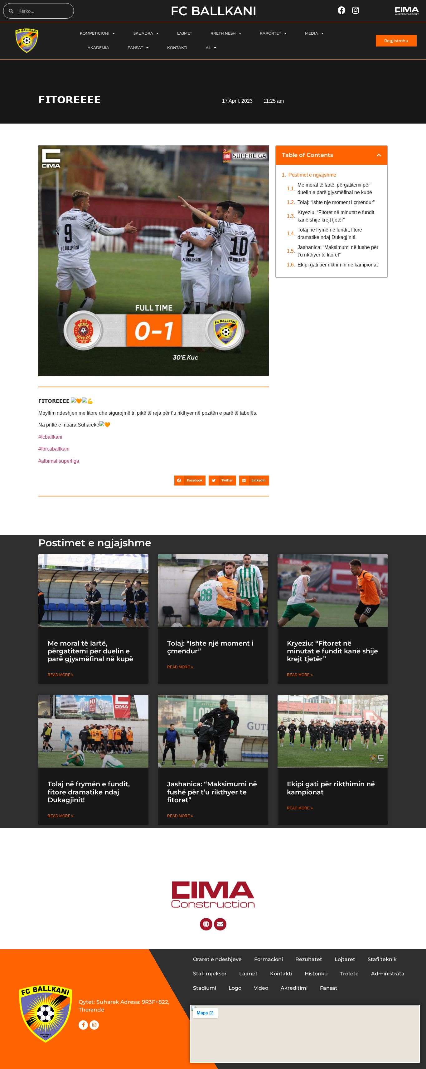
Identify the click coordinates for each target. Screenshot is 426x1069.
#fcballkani (50, 437)
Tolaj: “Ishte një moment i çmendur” (336, 202)
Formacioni (268, 959)
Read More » (61, 675)
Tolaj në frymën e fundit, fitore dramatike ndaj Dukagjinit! (330, 233)
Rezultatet (308, 959)
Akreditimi (294, 988)
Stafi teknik (382, 959)
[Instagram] (94, 1025)
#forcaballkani (54, 449)
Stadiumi (204, 988)
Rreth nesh (223, 33)
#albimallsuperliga (58, 461)
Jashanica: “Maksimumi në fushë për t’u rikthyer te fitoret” (338, 251)
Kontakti (177, 47)
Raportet (270, 33)
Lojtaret (345, 959)
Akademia (98, 47)
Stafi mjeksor (210, 974)
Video (261, 988)
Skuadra (143, 33)
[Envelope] (220, 924)
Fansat (135, 47)
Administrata (387, 974)
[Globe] (206, 924)
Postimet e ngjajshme (312, 175)
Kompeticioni (94, 33)
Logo (235, 988)
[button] (190, 481)
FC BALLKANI (214, 10)
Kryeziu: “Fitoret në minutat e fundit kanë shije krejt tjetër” (336, 216)
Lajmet (184, 33)
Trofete (349, 974)
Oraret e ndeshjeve (217, 959)
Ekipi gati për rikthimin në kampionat (338, 264)
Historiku (316, 974)
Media (311, 33)
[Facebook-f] (83, 1025)
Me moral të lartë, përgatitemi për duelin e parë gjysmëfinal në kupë (335, 188)
